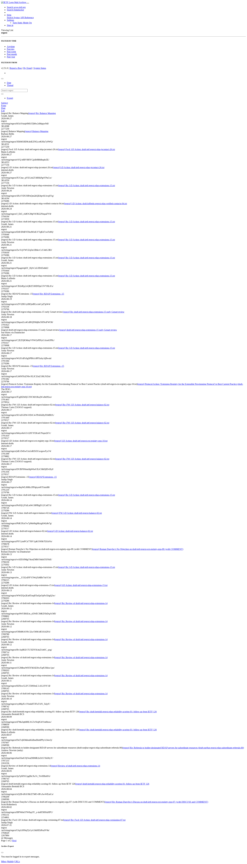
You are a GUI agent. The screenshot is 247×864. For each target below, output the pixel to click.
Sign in (10, 25)
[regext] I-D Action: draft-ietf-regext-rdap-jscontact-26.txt (78, 167)
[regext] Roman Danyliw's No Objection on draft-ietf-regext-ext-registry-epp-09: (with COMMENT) (137, 549)
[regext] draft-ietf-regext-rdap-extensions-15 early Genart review (88, 330)
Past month (12, 54)
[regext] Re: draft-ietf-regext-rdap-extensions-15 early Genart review (93, 312)
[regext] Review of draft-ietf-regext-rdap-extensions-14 (75, 766)
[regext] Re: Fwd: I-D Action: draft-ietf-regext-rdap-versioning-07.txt (94, 820)
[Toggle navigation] (28, 3)
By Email (27, 68)
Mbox (4, 861)
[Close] (2, 852)
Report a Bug (16, 68)
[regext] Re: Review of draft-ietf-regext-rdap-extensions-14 (80, 603)
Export (10, 98)
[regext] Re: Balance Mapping (42, 113)
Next (14, 840)
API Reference (27, 17)
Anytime (11, 46)
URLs (17, 861)
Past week (11, 51)
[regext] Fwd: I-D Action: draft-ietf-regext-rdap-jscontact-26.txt (86, 149)
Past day (10, 49)
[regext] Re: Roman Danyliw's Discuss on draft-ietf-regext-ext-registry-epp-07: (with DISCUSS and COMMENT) (156, 802)
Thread (10, 85)
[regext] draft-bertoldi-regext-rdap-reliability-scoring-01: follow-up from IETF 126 (112, 784)
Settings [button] (10, 20)
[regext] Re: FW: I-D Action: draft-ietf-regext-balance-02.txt (82, 404)
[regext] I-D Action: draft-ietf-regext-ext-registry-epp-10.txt (80, 441)
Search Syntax (13, 17)
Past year (11, 57)
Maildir (10, 861)
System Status (39, 68)
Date (9, 83)
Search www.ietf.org (16, 7)
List (3, 110)
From (3, 105)
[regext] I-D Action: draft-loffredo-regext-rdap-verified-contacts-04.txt (95, 203)
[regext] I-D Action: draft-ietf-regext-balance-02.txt (70, 531)
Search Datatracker (15, 10)
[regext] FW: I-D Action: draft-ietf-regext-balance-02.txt (76, 513)
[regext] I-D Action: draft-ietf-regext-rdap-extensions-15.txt (80, 585)
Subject (4, 103)
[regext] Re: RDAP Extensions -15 (48, 294)
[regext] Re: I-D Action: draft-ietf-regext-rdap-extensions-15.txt (86, 185)
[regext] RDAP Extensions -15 (43, 477)
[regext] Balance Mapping (36, 131)
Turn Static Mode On (22, 22)
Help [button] (9, 15)
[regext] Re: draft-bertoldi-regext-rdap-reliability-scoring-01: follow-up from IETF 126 (118, 711)
